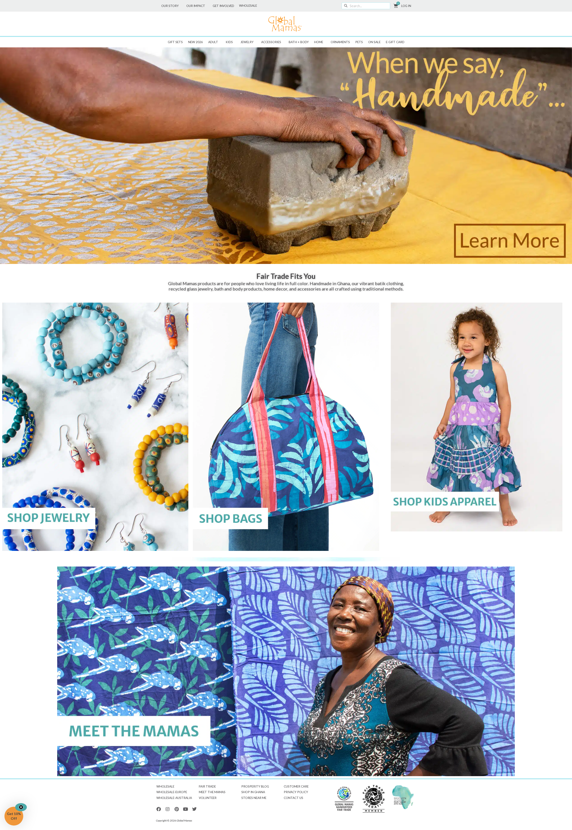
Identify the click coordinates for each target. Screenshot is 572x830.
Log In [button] (406, 6)
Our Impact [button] (195, 6)
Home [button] (318, 42)
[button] (13, 816)
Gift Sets (175, 42)
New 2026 (195, 42)
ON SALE (374, 42)
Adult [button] (213, 42)
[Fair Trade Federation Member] (373, 799)
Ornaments (340, 42)
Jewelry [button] (247, 42)
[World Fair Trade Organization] (344, 799)
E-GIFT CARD (395, 42)
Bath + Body (299, 42)
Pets (359, 42)
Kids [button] (229, 42)
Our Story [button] (170, 6)
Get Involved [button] (223, 6)
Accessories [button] (271, 42)
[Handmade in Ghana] (403, 797)
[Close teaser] (21, 807)
